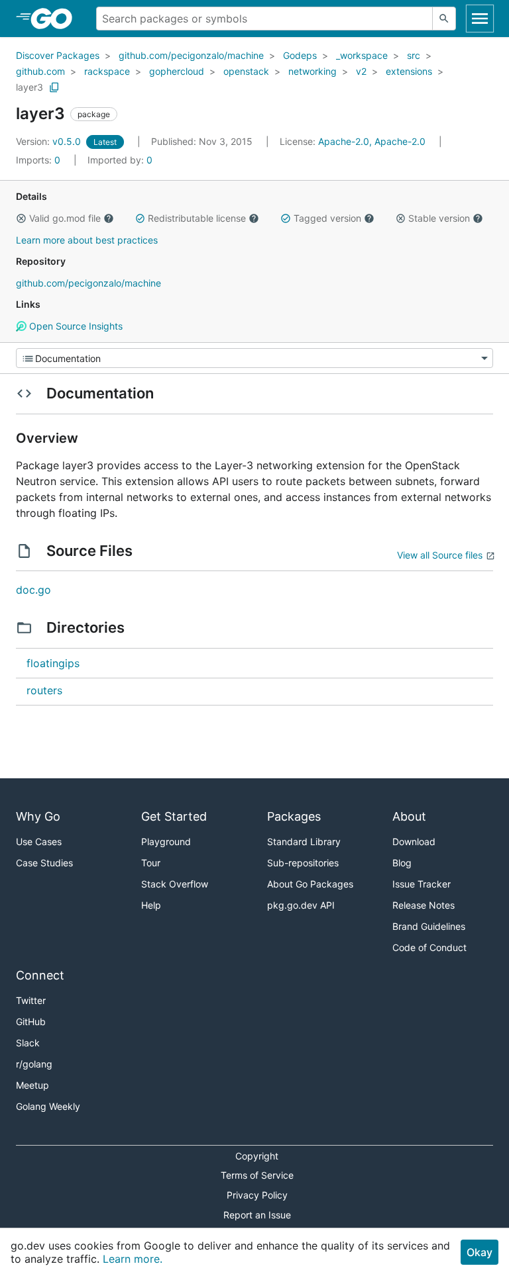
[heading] (56, 18)
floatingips (53, 663)
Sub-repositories (303, 862)
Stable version (439, 218)
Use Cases (39, 841)
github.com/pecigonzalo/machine (191, 55)
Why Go (38, 816)
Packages (294, 816)
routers (44, 690)
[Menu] (254, 358)
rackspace (107, 71)
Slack (28, 1042)
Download (413, 841)
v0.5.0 (50, 141)
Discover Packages (57, 55)
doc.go (33, 589)
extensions (409, 71)
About (409, 816)
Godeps (300, 55)
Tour (150, 862)
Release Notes (423, 905)
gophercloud (176, 71)
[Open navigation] (480, 18)
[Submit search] (444, 18)
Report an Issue (257, 1214)
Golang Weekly (48, 1106)
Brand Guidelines (428, 926)
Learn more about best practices (87, 240)
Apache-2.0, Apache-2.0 (371, 141)
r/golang (34, 1064)
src (413, 55)
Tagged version (327, 218)
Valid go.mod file (65, 218)
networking (312, 71)
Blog (402, 862)
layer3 (29, 87)
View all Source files (439, 555)
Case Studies (44, 862)
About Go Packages (310, 883)
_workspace (362, 55)
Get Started (174, 816)
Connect (40, 975)
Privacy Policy (257, 1195)
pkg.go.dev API (301, 905)
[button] (21, 218)
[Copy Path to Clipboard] (54, 87)
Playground (166, 841)
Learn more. (132, 1258)
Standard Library (304, 841)
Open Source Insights (75, 326)
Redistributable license (197, 218)
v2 (361, 71)
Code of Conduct (429, 947)
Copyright (256, 1156)
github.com (40, 71)
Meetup (32, 1085)
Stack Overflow (174, 883)
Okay (479, 1252)
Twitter (31, 1000)
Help (151, 905)
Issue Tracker (421, 883)
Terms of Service (257, 1175)
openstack (246, 71)
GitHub (31, 1021)
